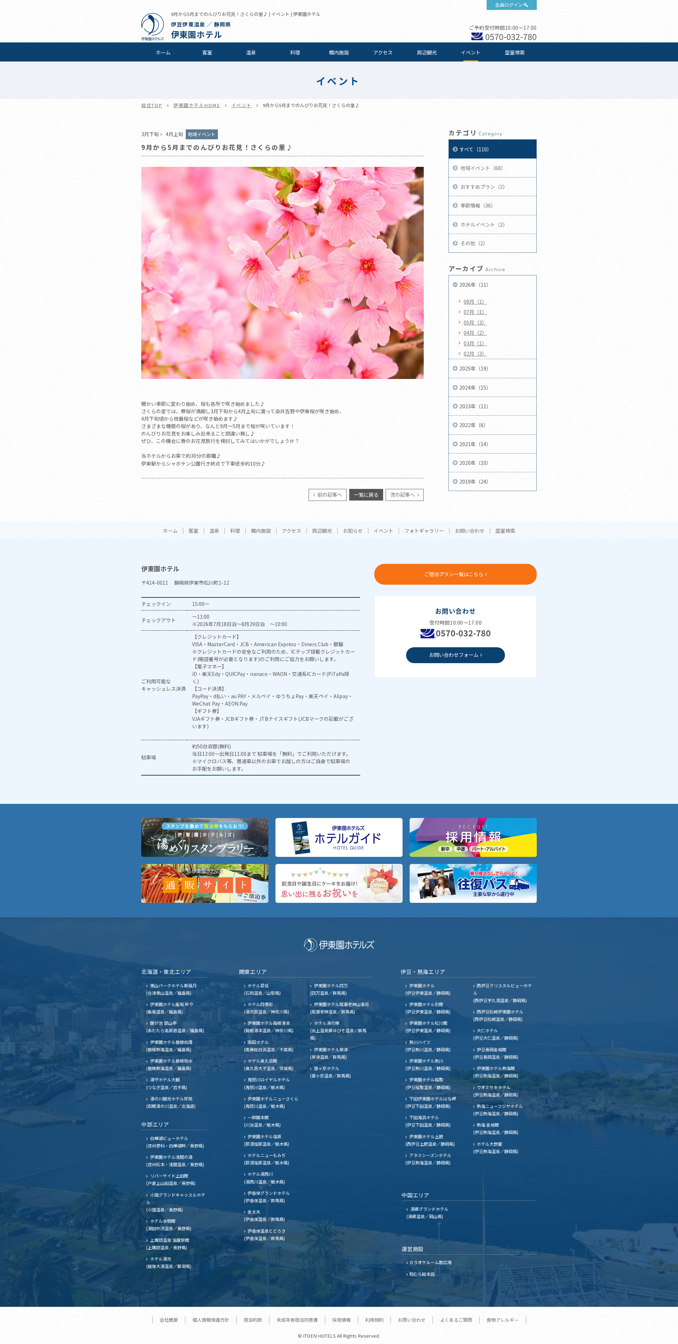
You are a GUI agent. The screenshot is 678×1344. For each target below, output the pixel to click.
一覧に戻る (366, 494)
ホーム (163, 52)
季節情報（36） (477, 205)
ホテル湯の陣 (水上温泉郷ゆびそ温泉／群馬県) (338, 1030)
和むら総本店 (422, 1274)
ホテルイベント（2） (483, 224)
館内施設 (339, 52)
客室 (207, 52)
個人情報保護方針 (210, 1319)
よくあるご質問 (456, 1319)
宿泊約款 (253, 1319)
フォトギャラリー (424, 531)
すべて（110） (475, 149)
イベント (471, 52)
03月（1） (475, 343)
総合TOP (151, 105)
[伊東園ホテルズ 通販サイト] (204, 883)
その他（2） (473, 243)
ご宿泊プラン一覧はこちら (453, 574)
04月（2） (475, 332)
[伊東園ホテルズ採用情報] (473, 837)
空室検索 (515, 52)
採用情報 (341, 1319)
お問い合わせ (469, 531)
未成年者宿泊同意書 (297, 1319)
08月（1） (475, 301)
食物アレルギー (503, 1319)
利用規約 (374, 1319)
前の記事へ (329, 494)
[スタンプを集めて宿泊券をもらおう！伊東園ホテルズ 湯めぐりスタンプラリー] (204, 837)
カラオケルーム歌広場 (430, 1262)
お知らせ (353, 531)
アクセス (383, 52)
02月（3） (475, 353)
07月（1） (475, 311)
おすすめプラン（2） (483, 186)
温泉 (251, 52)
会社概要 (169, 1319)
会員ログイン (509, 4)
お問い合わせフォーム (453, 654)
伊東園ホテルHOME (196, 105)
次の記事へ (403, 494)
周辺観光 (427, 52)
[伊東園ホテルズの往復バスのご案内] (473, 883)
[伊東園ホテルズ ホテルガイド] (339, 837)
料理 (295, 52)
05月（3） (475, 322)
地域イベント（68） (482, 167)
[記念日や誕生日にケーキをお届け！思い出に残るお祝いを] (339, 883)
